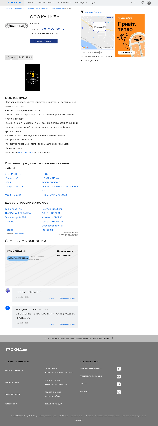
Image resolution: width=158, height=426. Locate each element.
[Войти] (149, 3)
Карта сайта (79, 420)
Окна (30, 3)
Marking (9, 221)
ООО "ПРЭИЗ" (20, 233)
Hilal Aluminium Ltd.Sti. (55, 195)
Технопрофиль (13, 209)
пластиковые (25, 152)
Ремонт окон (11, 404)
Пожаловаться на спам (67, 298)
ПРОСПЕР (47, 174)
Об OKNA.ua (64, 416)
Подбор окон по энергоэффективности (56, 382)
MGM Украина (13, 195)
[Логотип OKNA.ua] (15, 3)
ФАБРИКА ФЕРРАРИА (18, 213)
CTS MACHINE (13, 174)
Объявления (63, 3)
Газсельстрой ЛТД (15, 217)
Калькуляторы (45, 3)
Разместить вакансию (91, 376)
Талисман (47, 230)
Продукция (79, 3)
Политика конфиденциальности (134, 416)
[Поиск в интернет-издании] (143, 3)
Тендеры (84, 391)
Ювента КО (11, 178)
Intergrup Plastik (14, 186)
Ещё (92, 3)
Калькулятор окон (14, 370)
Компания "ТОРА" (52, 217)
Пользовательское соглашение (107, 416)
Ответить (52, 298)
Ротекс (9, 230)
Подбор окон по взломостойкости (54, 394)
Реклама (84, 384)
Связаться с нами (77, 416)
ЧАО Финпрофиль (52, 209)
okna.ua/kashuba (94, 12)
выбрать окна (12, 382)
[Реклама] (130, 36)
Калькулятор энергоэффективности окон (59, 370)
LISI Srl (8, 182)
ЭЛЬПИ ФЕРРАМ (51, 213)
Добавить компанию (90, 368)
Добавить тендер (53, 404)
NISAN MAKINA (50, 178)
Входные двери (12, 394)
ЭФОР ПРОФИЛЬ (52, 182)
